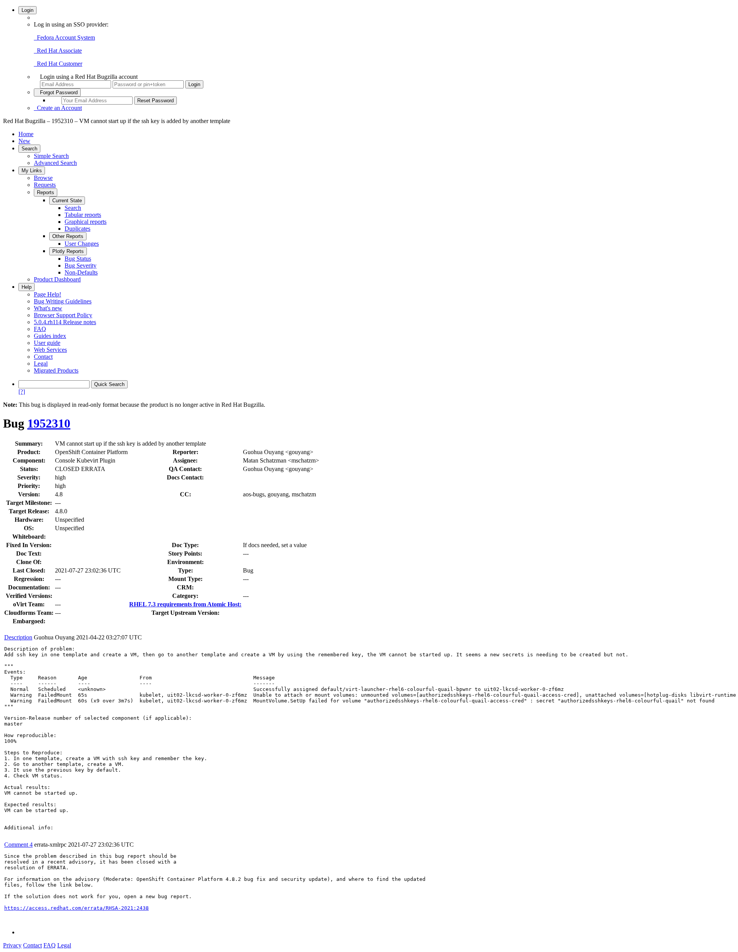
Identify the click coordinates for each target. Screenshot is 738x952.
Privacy (12, 945)
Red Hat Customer (58, 63)
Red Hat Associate (58, 50)
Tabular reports (83, 214)
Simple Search (51, 156)
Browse (43, 178)
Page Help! (47, 294)
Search (29, 148)
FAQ (40, 329)
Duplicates (77, 228)
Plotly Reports (68, 251)
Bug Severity (80, 265)
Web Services (50, 349)
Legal (41, 363)
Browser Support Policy (63, 315)
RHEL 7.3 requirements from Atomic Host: (185, 604)
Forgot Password (57, 92)
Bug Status (78, 258)
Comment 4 (18, 844)
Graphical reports (85, 221)
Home (25, 134)
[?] (21, 391)
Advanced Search (55, 163)
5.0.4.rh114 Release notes (65, 322)
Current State (67, 200)
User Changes (82, 243)
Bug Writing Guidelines (62, 301)
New (24, 141)
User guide (47, 343)
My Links (32, 170)
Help (27, 287)
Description (18, 637)
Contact (43, 356)
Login (27, 10)
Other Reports (67, 236)
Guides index (50, 336)
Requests (45, 184)
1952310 (48, 423)
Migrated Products (56, 370)
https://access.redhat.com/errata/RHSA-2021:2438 (76, 908)
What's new (48, 308)
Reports (45, 192)
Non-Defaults (81, 272)
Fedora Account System (64, 37)
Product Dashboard (57, 279)
